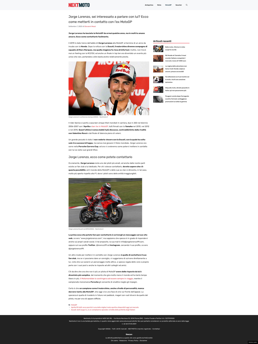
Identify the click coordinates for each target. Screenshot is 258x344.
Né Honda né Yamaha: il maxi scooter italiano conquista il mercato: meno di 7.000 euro (175, 58)
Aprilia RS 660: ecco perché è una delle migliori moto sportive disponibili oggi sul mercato (105, 307)
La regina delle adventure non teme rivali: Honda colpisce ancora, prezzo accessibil (176, 68)
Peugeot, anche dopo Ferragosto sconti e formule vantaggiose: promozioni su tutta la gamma (177, 99)
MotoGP (168, 5)
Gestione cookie (253, 342)
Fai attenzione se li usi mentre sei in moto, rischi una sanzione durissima (177, 79)
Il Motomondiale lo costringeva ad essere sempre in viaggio (106, 278)
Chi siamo (114, 340)
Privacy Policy (133, 340)
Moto (159, 5)
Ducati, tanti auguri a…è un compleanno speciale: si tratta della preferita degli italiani (103, 310)
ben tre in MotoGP (100, 126)
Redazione (123, 340)
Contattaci (156, 329)
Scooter (179, 5)
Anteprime (149, 5)
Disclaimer (143, 340)
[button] (186, 5)
